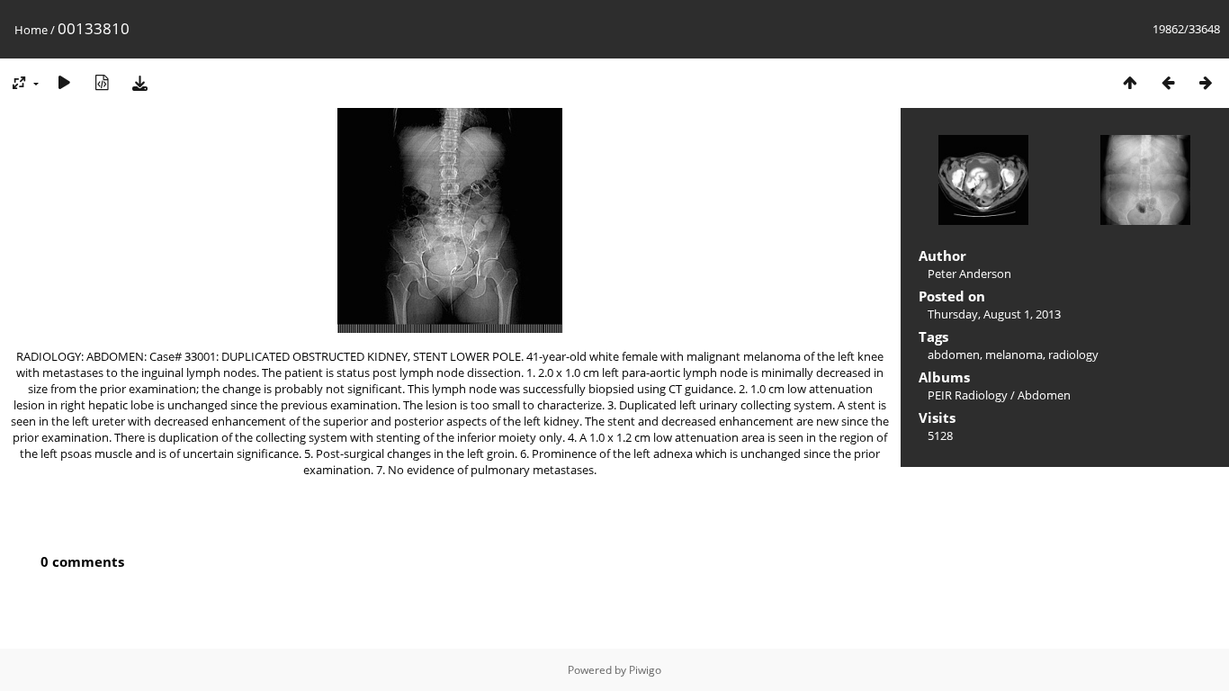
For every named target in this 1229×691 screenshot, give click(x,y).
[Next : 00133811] (1206, 82)
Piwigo (645, 670)
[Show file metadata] (102, 82)
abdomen (954, 354)
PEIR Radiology (968, 395)
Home (31, 30)
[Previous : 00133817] (1168, 82)
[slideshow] (64, 82)
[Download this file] (139, 82)
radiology (1073, 354)
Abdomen (1044, 395)
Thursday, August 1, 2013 (994, 314)
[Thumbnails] (1130, 82)
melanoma (1014, 354)
